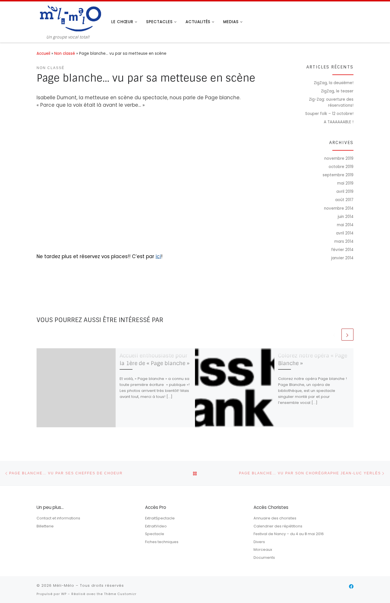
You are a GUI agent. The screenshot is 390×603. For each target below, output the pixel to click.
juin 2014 (345, 216)
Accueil (43, 53)
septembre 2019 (338, 175)
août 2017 (344, 200)
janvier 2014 (342, 258)
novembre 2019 (338, 158)
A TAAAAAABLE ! (338, 122)
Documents (264, 557)
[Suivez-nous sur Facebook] (351, 586)
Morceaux (263, 549)
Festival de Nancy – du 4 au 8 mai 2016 (289, 533)
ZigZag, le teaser (337, 91)
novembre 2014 (338, 208)
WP (64, 594)
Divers (259, 541)
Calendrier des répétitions (278, 526)
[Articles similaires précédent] (334, 335)
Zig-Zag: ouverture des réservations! (331, 102)
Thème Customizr (120, 594)
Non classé (64, 53)
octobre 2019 (341, 166)
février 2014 (342, 249)
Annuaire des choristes (275, 518)
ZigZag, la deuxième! (333, 83)
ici (158, 256)
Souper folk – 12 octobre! (329, 113)
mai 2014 (345, 225)
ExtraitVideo (156, 526)
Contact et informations (58, 518)
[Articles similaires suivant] (347, 335)
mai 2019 (345, 183)
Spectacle (154, 533)
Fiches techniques (161, 541)
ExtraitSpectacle (160, 518)
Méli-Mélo (63, 585)
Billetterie (45, 526)
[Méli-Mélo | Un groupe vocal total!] (70, 18)
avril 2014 (344, 233)
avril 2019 (344, 191)
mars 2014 (343, 241)
